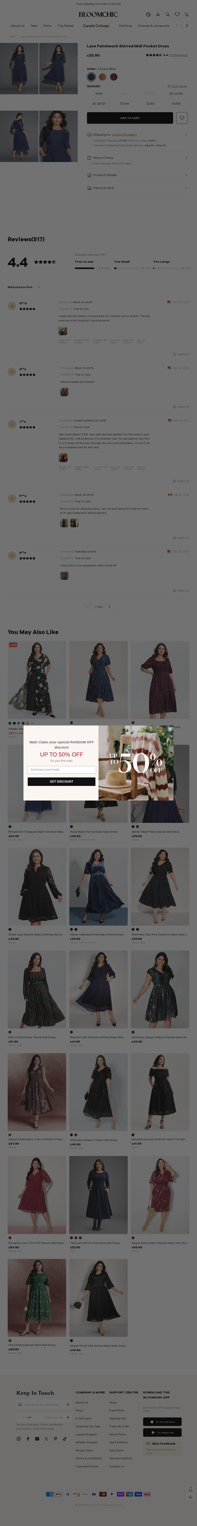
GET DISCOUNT (61, 781)
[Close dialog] (170, 729)
